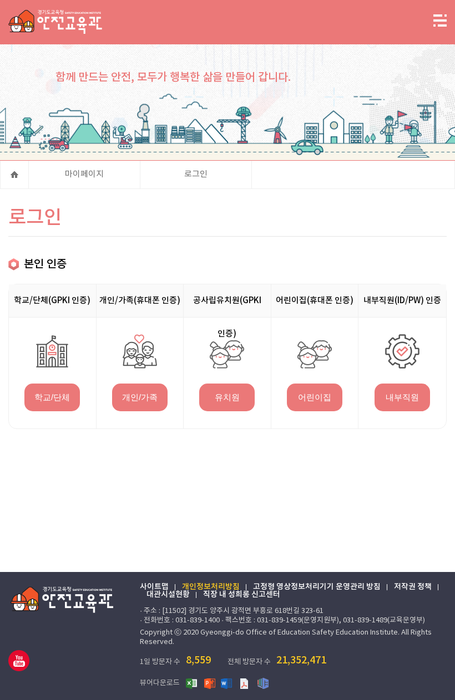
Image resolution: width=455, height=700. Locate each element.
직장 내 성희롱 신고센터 (241, 595)
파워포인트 (209, 683)
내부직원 (402, 397)
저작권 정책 (413, 587)
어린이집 (314, 397)
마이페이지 (84, 174)
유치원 (227, 397)
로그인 (196, 174)
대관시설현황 (168, 595)
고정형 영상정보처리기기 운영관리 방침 (317, 587)
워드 (227, 683)
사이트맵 (154, 587)
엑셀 (192, 683)
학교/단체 (52, 397)
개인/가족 (140, 397)
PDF (245, 683)
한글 (263, 683)
